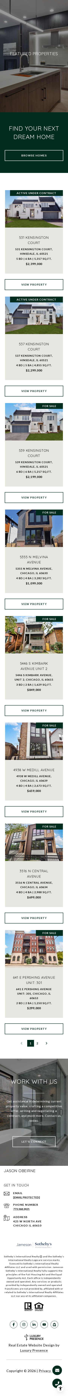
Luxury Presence (34, 1350)
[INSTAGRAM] (24, 1324)
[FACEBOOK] (13, 1324)
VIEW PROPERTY (34, 284)
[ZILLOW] (54, 1324)
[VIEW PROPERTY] (34, 281)
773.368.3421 (21, 1209)
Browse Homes (34, 155)
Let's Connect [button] (34, 1141)
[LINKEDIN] (34, 1324)
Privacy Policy (50, 1371)
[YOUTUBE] (44, 1324)
